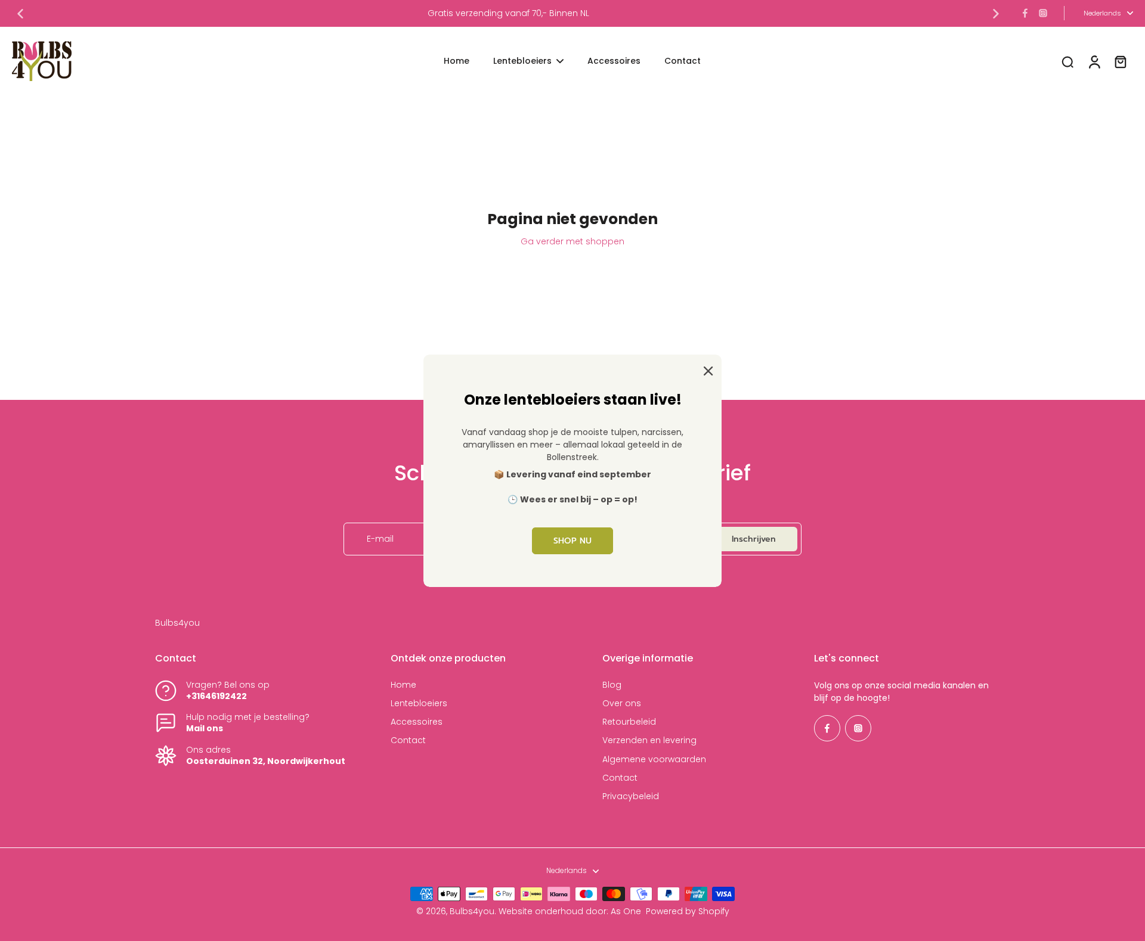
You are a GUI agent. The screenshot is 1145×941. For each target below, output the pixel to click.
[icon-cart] (1120, 61)
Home (403, 685)
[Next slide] (996, 13)
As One (626, 911)
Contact (408, 740)
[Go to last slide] (20, 13)
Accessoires (416, 722)
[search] (1067, 61)
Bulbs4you (472, 911)
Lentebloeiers (419, 703)
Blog (611, 685)
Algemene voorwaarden (654, 759)
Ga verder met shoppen (572, 241)
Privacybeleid (630, 796)
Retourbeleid (629, 722)
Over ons (621, 703)
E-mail (380, 539)
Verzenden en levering (649, 740)
